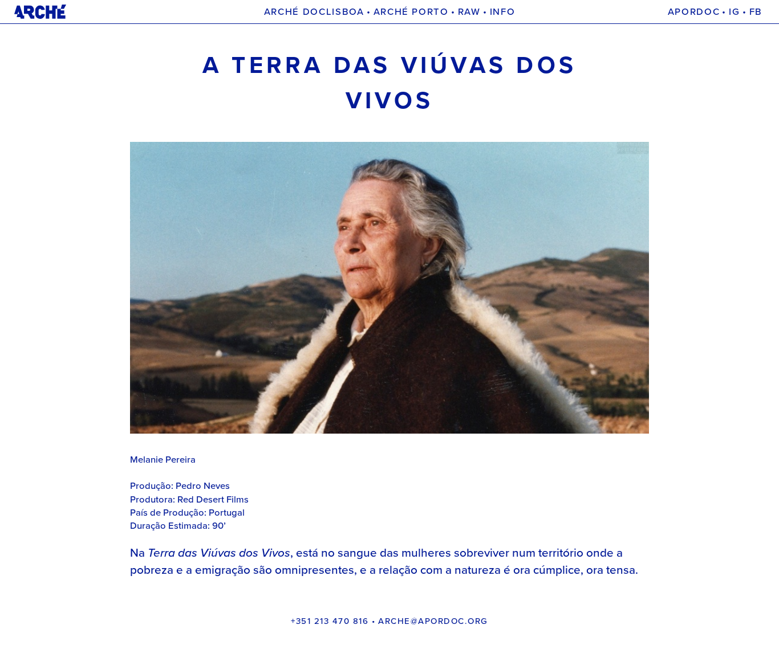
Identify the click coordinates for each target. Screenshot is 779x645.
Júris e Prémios (529, 12)
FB (755, 12)
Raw (469, 12)
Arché (222, 12)
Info (503, 12)
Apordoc (694, 12)
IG (734, 12)
